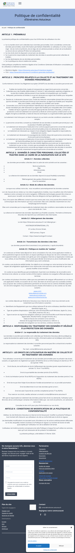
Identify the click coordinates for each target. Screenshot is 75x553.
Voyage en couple (7, 513)
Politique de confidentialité (50, 550)
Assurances (42, 458)
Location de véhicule (45, 453)
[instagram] (45, 514)
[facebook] (40, 514)
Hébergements (43, 451)
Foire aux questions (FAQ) (47, 468)
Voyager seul (6, 511)
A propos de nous (44, 483)
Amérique (5, 529)
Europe (4, 522)
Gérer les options (32, 541)
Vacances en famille (8, 515)
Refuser (61, 546)
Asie (3, 524)
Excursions (42, 456)
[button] (71, 527)
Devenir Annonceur (45, 461)
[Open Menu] (19, 3)
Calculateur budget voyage (48, 478)
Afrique (4, 526)
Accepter (38, 546)
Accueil (4, 27)
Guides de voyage (44, 466)
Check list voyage (45, 476)
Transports (42, 449)
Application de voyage (45, 473)
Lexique (41, 471)
